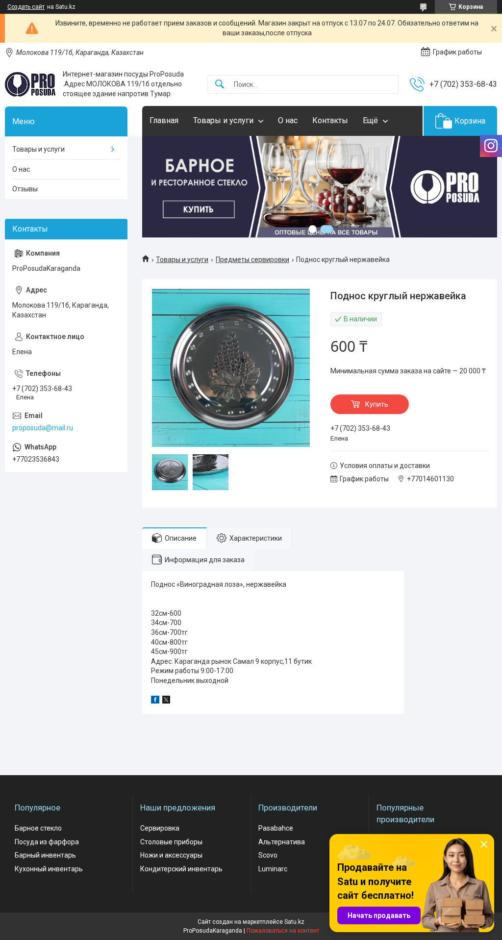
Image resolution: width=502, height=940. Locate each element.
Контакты (330, 120)
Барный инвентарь (45, 855)
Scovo (267, 855)
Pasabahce (275, 828)
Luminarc (272, 869)
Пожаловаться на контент (283, 930)
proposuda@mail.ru (42, 428)
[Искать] (219, 84)
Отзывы (25, 189)
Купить (376, 404)
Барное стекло (38, 828)
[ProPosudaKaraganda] (30, 84)
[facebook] (155, 701)
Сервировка (159, 828)
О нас (288, 120)
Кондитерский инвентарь (181, 869)
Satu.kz (294, 921)
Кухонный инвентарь (49, 869)
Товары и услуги (223, 120)
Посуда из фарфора (47, 842)
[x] (166, 701)
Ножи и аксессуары (171, 855)
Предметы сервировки (252, 259)
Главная (164, 120)
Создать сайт (26, 6)
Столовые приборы (171, 842)
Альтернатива (281, 842)
